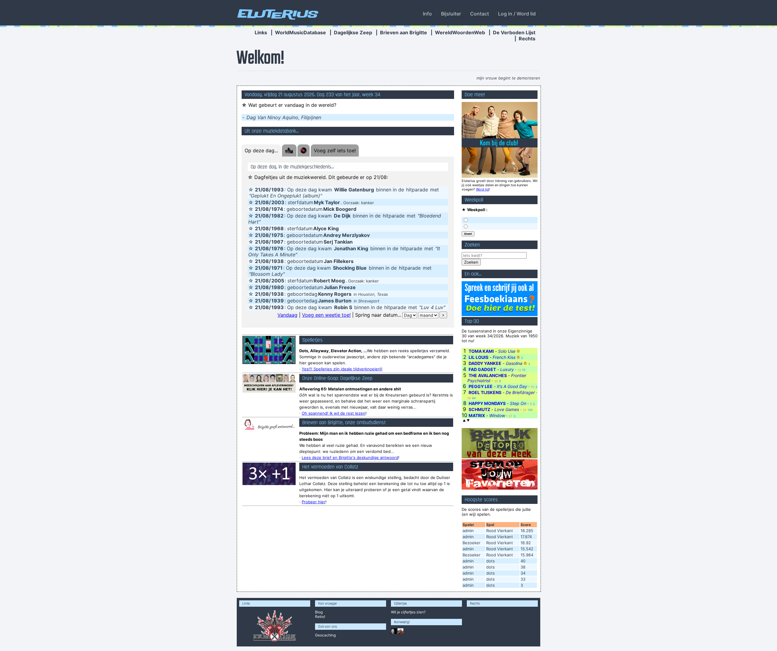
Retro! (320, 616)
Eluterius (277, 14)
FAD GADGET (482, 369)
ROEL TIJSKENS (485, 392)
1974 (277, 209)
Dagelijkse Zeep (353, 32)
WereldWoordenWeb (460, 32)
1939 (277, 301)
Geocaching (325, 635)
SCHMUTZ (479, 409)
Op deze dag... (261, 150)
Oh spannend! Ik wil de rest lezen (333, 413)
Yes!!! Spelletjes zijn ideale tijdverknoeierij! (342, 368)
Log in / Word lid (517, 14)
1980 (277, 287)
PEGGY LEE (481, 386)
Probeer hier (313, 501)
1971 (277, 268)
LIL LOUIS (478, 357)
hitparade (417, 190)
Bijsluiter (451, 14)
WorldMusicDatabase (300, 32)
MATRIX (477, 415)
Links (261, 32)
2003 (277, 202)
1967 (277, 242)
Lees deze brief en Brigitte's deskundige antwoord (350, 457)
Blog (319, 612)
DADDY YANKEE (485, 363)
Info (427, 14)
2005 (277, 281)
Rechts (527, 38)
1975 (277, 235)
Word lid (482, 189)
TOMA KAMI (481, 351)
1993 (277, 190)
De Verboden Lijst (514, 32)
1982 (277, 216)
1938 (277, 261)
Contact (479, 14)
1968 (277, 228)
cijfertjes (408, 612)
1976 (277, 248)
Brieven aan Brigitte (403, 32)
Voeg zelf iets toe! (335, 150)
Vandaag (287, 315)
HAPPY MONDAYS (487, 403)
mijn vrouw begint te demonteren (508, 78)
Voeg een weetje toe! (326, 315)
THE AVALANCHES (488, 375)
